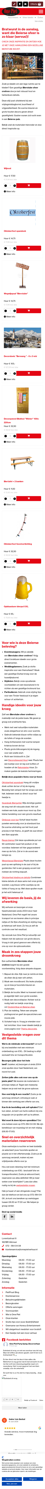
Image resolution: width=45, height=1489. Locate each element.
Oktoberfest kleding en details (16, 877)
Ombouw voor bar (10, 820)
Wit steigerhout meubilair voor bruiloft (23, 1329)
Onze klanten (12, 1318)
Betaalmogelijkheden (15, 1299)
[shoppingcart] (28, 185)
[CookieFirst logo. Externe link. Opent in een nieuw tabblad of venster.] (3, 1457)
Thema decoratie (29, 1029)
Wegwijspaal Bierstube (12, 860)
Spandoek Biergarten (12, 803)
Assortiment (13, 17)
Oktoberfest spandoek (12, 782)
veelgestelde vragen (25, 1185)
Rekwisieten (23, 767)
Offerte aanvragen (14, 1307)
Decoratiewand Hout (18, 760)
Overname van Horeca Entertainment (23, 1325)
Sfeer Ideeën (28, 17)
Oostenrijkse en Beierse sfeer (21, 1007)
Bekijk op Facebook (31, 1400)
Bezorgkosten (12, 1303)
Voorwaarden (12, 1311)
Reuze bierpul (8, 840)
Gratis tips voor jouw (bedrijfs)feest (22, 1322)
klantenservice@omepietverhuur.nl (21, 1249)
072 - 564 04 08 (13, 1246)
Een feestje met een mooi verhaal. (21, 1333)
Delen (41, 1400)
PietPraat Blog (12, 1292)
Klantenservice (12, 1296)
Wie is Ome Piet (13, 1314)
